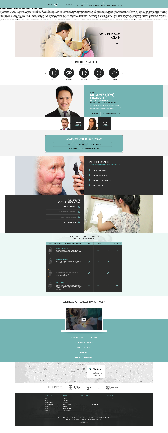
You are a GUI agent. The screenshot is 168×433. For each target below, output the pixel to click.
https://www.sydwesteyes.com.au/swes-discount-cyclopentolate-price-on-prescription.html (75, 13)
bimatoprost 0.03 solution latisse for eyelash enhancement (109, 13)
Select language (110, 398)
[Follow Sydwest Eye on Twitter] (93, 405)
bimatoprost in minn (99, 19)
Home (77, 5)
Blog (108, 5)
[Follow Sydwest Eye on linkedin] (95, 405)
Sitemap (91, 417)
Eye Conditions (49, 404)
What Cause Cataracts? (100, 170)
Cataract (99, 80)
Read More (115, 43)
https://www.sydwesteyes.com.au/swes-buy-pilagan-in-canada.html (108, 9)
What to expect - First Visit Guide (84, 338)
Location (108, 3)
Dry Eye (84, 80)
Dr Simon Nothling (78, 123)
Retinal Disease (88, 5)
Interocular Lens (67, 408)
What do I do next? (98, 185)
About (81, 5)
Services (66, 395)
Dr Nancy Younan (105, 123)
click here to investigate (79, 19)
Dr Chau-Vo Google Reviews (111, 113)
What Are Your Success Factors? (102, 180)
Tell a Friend (83, 417)
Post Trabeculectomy (69, 222)
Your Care (70, 144)
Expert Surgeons (82, 144)
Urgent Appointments (84, 358)
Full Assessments (73, 148)
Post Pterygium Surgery (68, 217)
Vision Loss (54, 80)
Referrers (114, 5)
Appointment (97, 3)
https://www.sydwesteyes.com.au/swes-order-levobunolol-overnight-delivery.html (123, 19)
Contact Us (108, 417)
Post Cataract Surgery (69, 207)
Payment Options (84, 348)
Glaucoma (114, 80)
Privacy (74, 417)
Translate (118, 3)
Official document (89, 19)
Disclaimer (65, 417)
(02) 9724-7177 (86, 3)
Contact (120, 5)
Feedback (99, 417)
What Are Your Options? (100, 175)
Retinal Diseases (69, 80)
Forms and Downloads (84, 343)
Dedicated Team (97, 144)
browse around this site (20, 16)
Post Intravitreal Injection (67, 212)
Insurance (84, 353)
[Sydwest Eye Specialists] (58, 4)
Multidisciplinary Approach (91, 148)
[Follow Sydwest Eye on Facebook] (90, 405)
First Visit (103, 5)
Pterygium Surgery (67, 410)
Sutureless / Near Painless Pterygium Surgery (84, 302)
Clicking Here (145, 19)
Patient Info (96, 5)
